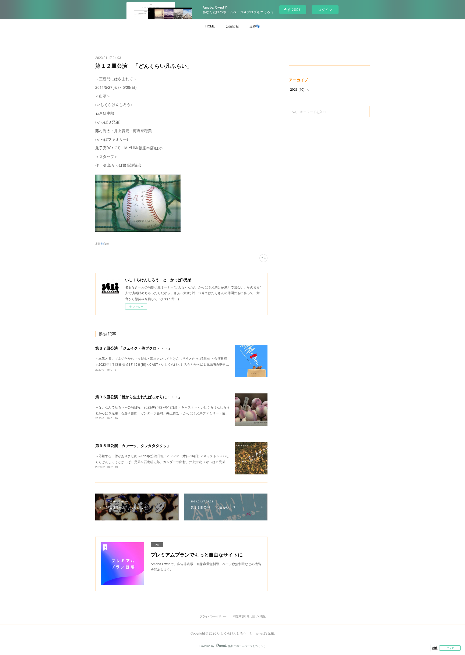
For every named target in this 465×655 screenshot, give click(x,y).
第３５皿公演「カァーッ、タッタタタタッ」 (133, 445)
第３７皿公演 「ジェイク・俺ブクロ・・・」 (133, 348)
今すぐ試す (292, 9)
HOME (210, 26)
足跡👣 (254, 26)
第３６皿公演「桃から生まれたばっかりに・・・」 (138, 396)
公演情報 (232, 26)
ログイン (325, 9)
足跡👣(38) (102, 243)
